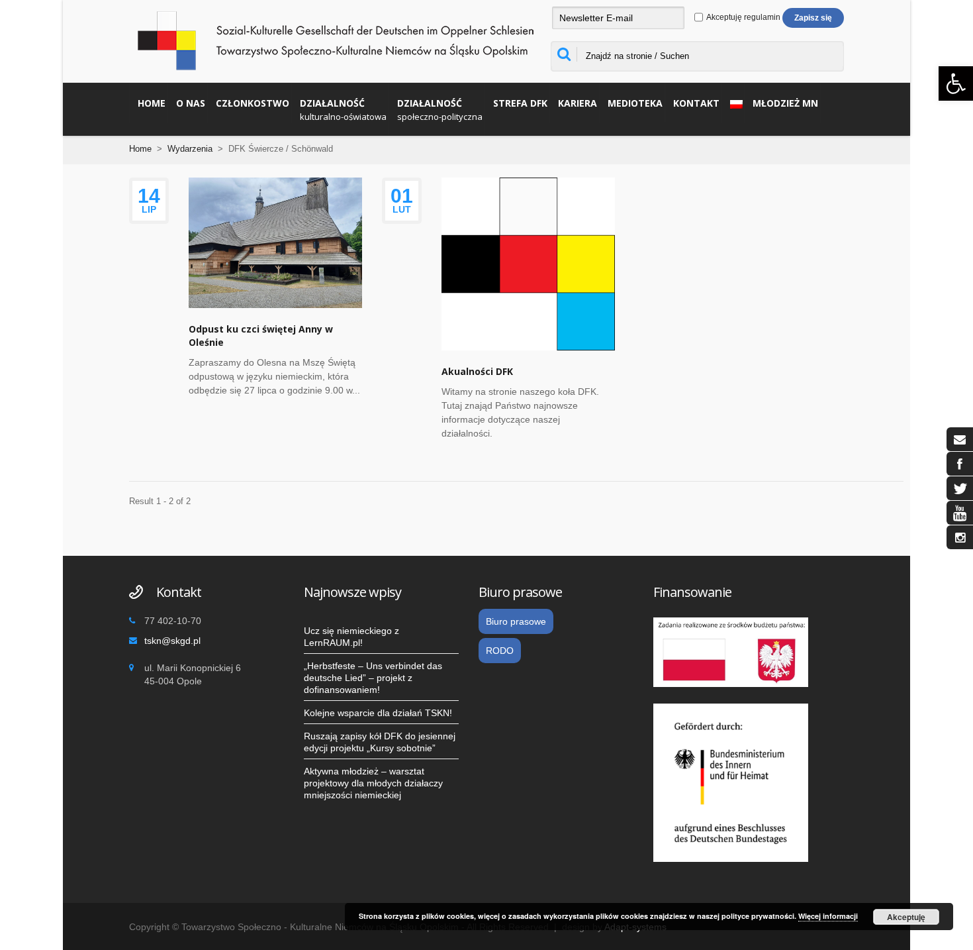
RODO (500, 650)
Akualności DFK (477, 371)
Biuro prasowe (516, 621)
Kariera (577, 103)
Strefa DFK (520, 103)
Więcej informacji (828, 916)
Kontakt (696, 103)
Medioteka (635, 103)
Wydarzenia (189, 149)
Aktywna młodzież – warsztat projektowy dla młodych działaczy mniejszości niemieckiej (373, 783)
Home (151, 103)
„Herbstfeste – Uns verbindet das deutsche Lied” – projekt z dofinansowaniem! (373, 677)
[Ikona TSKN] (960, 439)
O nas (190, 103)
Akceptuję (906, 917)
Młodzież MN (785, 103)
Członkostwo (252, 103)
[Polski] (733, 103)
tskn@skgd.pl (172, 640)
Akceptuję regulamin (742, 17)
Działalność (343, 110)
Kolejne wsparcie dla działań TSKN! (378, 713)
